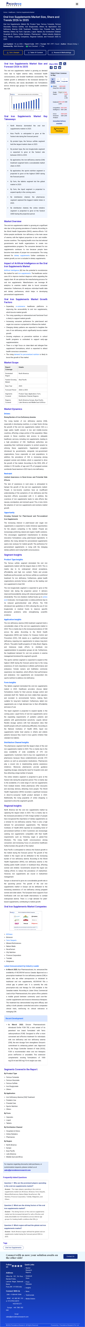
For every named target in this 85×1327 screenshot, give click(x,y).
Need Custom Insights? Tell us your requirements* (32, 669)
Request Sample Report (42, 687)
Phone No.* (20, 662)
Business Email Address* (25, 654)
